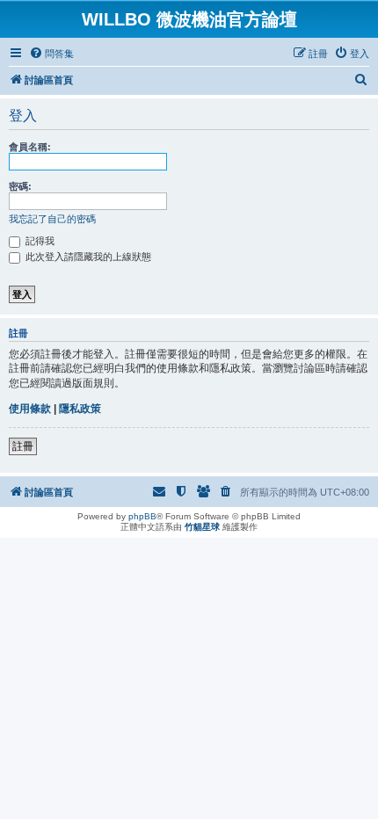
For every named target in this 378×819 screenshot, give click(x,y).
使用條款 (30, 408)
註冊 (22, 446)
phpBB (142, 516)
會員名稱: (30, 146)
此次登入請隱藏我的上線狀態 (87, 256)
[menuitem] (51, 53)
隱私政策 (80, 408)
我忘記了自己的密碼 (52, 219)
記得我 (39, 241)
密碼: (20, 186)
